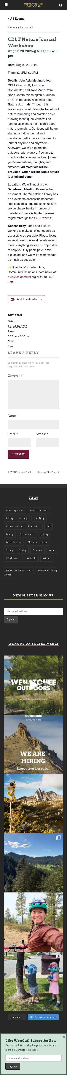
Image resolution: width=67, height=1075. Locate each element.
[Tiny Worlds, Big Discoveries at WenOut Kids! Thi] (33, 981)
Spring (22, 550)
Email (13, 434)
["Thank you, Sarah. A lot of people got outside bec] (33, 922)
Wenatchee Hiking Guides (19, 570)
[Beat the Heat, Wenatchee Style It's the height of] (33, 685)
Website (42, 434)
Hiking (44, 534)
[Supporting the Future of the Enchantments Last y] (33, 803)
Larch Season (14, 542)
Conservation (14, 526)
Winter (47, 558)
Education (34, 526)
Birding (23, 518)
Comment (16, 376)
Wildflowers (13, 558)
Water (52, 550)
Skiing (9, 550)
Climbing (39, 518)
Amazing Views (15, 510)
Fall (48, 526)
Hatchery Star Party (47, 472)
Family (10, 534)
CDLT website (43, 218)
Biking (9, 518)
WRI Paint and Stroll (20, 472)
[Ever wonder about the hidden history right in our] (33, 862)
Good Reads (27, 534)
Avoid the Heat (39, 510)
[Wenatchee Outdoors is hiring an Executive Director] (33, 744)
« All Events (16, 18)
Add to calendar (27, 299)
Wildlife (31, 558)
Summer (37, 550)
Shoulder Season (38, 542)
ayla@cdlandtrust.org (22, 277)
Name (13, 416)
